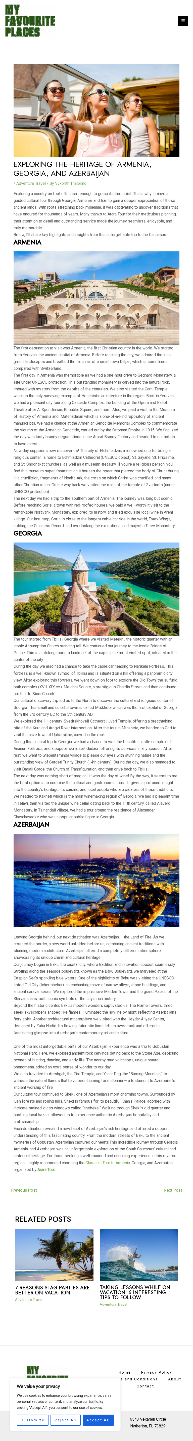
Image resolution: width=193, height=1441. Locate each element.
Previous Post (21, 1190)
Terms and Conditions (134, 1379)
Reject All (66, 1420)
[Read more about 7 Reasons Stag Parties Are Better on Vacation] (54, 1254)
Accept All (98, 1420)
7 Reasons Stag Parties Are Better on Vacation (52, 1290)
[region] (65, 1404)
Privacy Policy (156, 1372)
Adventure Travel (31, 183)
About (174, 1379)
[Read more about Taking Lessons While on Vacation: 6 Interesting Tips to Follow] (139, 1254)
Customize (33, 1420)
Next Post (175, 1190)
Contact (145, 1386)
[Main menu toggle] (183, 21)
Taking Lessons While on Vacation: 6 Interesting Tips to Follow (135, 1292)
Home (125, 1372)
